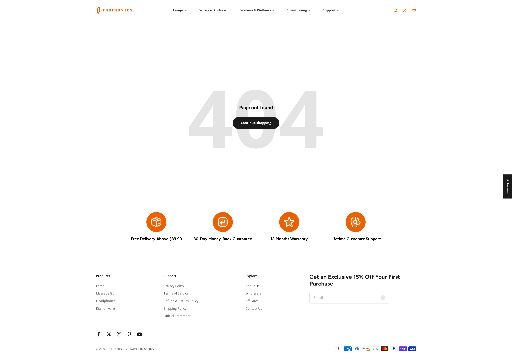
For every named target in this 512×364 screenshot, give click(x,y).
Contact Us (254, 308)
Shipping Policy (175, 308)
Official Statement (177, 316)
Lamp (100, 286)
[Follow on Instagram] (119, 334)
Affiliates (252, 301)
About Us (253, 286)
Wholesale (253, 293)
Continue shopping (256, 123)
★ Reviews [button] (508, 186)
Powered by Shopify (141, 349)
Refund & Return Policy (181, 301)
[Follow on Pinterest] (129, 334)
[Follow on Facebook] (98, 334)
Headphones (105, 301)
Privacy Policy (174, 286)
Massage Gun (106, 293)
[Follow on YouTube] (139, 334)
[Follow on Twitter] (109, 334)
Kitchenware (105, 308)
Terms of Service (176, 293)
